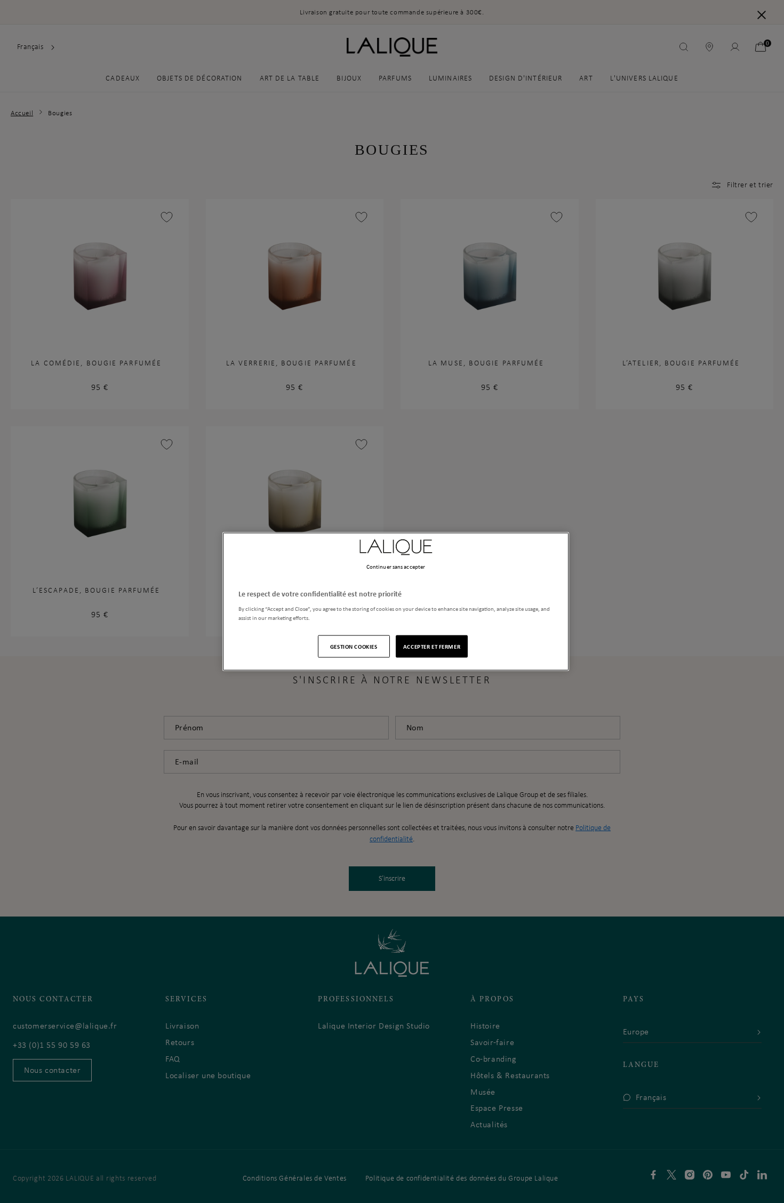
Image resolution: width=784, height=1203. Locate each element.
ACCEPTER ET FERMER (431, 646)
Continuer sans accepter (395, 566)
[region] (395, 601)
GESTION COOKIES (354, 646)
